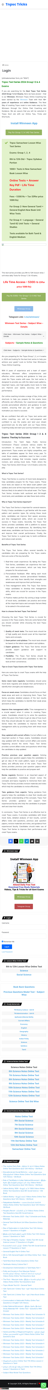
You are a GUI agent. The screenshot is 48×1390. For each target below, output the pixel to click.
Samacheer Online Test (23, 1149)
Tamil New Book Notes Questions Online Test (20, 1261)
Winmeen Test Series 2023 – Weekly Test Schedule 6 (23, 1328)
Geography (24, 1031)
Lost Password (7, 952)
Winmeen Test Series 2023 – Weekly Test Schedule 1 (23, 1357)
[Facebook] (10, 841)
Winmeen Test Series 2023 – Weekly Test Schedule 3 (23, 1347)
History (24, 1035)
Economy (24, 1024)
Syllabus (24, 1046)
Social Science (24, 974)
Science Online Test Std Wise (24, 1101)
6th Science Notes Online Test (24, 1071)
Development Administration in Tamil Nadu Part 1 (22, 1268)
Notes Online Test (24, 1116)
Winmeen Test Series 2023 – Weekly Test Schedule (23, 1354)
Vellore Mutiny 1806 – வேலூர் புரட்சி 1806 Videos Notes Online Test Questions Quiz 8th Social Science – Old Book (24, 1190)
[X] (16, 841)
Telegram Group (23, 906)
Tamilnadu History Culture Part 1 (15, 1264)
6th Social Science (24, 1120)
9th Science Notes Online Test (24, 1083)
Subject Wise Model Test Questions (17, 1373)
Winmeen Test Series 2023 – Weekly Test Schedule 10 (24, 1314)
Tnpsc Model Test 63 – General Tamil (17, 1285)
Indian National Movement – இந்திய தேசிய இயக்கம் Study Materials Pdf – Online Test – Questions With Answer (22, 1308)
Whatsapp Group (23, 309)
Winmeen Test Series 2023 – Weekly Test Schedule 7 (23, 1325)
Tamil (24, 1049)
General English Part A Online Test (16, 1252)
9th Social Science (24, 1132)
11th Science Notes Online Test (23, 1091)
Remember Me (8, 942)
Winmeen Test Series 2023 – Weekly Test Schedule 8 (23, 1321)
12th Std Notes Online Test (24, 1145)
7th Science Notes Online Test (24, 1075)
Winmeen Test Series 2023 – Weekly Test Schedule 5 (23, 1340)
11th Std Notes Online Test (24, 1141)
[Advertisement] (24, 35)
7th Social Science (24, 1124)
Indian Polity (24, 1039)
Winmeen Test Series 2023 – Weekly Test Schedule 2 (23, 1350)
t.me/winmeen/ (31, 317)
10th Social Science (24, 1137)
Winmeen (24, 100)
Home (6, 65)
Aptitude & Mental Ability (24, 1017)
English (24, 1028)
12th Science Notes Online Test (24, 1095)
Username (5, 923)
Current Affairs (24, 1021)
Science (24, 970)
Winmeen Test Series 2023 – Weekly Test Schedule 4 (23, 1344)
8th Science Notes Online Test (24, 1079)
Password (5, 932)
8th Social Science (24, 1128)
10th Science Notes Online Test (24, 1087)
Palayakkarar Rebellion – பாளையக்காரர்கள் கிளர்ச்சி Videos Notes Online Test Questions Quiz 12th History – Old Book (24, 1204)
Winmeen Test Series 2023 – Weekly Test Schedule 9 (23, 1318)
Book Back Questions (24, 987)
